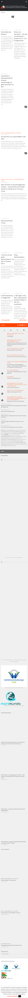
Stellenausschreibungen (14, 444)
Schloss (8, 442)
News (20, 333)
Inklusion (18, 133)
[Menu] (26, 1)
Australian (16, 430)
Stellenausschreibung (6, 444)
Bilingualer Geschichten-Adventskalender (15, 401)
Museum (3, 441)
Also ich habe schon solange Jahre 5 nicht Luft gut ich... (12, 427)
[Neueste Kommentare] (17, 330)
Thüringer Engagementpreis (22, 444)
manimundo (24, 439)
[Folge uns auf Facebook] (18, 325)
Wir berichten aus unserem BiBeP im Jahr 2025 (16, 356)
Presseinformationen (19, 179)
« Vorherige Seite (5, 320)
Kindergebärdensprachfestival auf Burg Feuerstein (11, 945)
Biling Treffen (16, 431)
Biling (7, 431)
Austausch (12, 430)
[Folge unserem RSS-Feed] (24, 325)
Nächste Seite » (23, 320)
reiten (6, 442)
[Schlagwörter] (24, 330)
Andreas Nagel (7, 430)
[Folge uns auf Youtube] (22, 325)
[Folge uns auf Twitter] (20, 325)
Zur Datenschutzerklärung (12, 996)
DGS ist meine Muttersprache (13, 387)
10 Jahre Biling (10, 336)
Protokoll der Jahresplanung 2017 (14, 378)
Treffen (9, 445)
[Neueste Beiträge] (4, 330)
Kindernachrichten (19, 439)
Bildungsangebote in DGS (9, 133)
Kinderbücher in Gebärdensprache (8, 439)
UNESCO (11, 445)
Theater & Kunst (10, 334)
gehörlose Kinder (13, 436)
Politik (7, 179)
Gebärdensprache (5, 436)
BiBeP (2, 133)
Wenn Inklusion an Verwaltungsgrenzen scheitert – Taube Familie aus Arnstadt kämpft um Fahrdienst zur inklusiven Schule (16, 366)
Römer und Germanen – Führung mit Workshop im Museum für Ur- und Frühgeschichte (20, 36)
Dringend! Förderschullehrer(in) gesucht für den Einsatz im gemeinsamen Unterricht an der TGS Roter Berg (17, 344)
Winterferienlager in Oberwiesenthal (14, 350)
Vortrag (14, 445)
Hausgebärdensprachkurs (20, 436)
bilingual (21, 431)
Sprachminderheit (21, 442)
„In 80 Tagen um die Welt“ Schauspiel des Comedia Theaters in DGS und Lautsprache (20, 300)
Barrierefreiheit (20, 430)
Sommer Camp (13, 442)
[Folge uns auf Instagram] (26, 325)
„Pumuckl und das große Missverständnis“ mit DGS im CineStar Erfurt (7, 259)
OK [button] (19, 996)
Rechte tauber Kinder (18, 441)
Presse (11, 179)
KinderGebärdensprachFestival (20, 398)
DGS (6, 435)
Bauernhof (24, 430)
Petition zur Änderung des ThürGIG (14, 392)
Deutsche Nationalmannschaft (9, 433)
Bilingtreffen (10, 431)
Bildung (4, 431)
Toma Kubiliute (4, 445)
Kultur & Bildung (17, 384)
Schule (2, 181)
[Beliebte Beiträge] (10, 330)
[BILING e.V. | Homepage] (14, 7)
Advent (3, 430)
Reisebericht (3, 442)
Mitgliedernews (15, 333)
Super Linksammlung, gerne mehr (8, 411)
